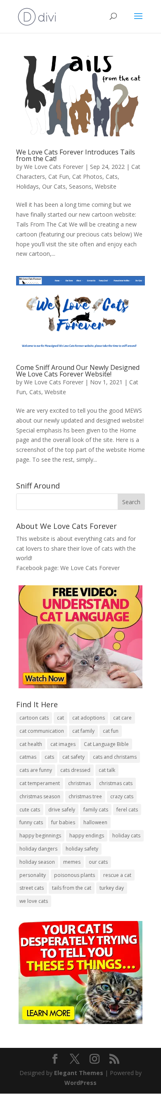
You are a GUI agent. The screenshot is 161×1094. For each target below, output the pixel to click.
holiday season (37, 861)
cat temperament (39, 783)
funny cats (31, 822)
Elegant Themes (78, 1073)
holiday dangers (38, 848)
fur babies (63, 822)
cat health (30, 744)
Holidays (27, 186)
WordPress (80, 1083)
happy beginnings (40, 835)
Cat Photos (87, 176)
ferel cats (127, 809)
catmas (27, 756)
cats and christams (115, 756)
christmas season (39, 796)
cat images (63, 744)
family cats (95, 809)
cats (49, 756)
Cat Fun (58, 176)
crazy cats (121, 796)
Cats (112, 176)
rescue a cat (117, 875)
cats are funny (35, 770)
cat (60, 717)
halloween (95, 822)
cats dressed (75, 770)
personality (32, 875)
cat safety (73, 756)
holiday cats (126, 835)
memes (71, 861)
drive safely (61, 809)
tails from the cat (71, 887)
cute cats (29, 809)
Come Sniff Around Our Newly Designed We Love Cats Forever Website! (78, 371)
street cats (31, 887)
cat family (83, 730)
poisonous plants (74, 875)
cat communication (41, 730)
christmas (79, 783)
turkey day (111, 887)
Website (105, 186)
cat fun (110, 730)
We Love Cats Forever (53, 167)
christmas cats (116, 783)
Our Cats (54, 186)
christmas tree (85, 796)
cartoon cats (34, 717)
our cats (98, 861)
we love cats (33, 901)
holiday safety (82, 848)
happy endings (86, 835)
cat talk (107, 770)
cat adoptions (88, 717)
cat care (122, 717)
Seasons (80, 186)
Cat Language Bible (106, 744)
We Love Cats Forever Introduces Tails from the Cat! (75, 155)
